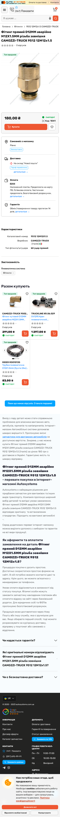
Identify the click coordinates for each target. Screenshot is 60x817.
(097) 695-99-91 (14, 756)
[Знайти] (55, 18)
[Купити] (25, 333)
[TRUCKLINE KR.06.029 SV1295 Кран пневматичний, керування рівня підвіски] (44, 301)
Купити (16, 127)
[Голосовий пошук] (50, 18)
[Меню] (4, 10)
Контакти (54, 2)
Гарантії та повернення (44, 729)
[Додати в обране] (52, 127)
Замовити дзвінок (15, 762)
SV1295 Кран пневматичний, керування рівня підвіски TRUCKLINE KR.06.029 (44, 318)
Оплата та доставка (37, 2)
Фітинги (18, 26)
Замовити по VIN (44, 739)
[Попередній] (5, 350)
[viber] (8, 767)
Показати (24, 11)
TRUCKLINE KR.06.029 (43, 313)
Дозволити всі (30, 807)
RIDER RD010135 (11, 362)
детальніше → (21, 172)
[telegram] (4, 767)
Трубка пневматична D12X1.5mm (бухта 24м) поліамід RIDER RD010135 (15, 366)
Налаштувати (44, 813)
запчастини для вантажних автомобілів (24, 436)
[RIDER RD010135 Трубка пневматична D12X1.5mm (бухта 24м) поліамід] (15, 350)
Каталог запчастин (12, 739)
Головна (6, 26)
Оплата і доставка (41, 724)
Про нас (6, 729)
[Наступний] (26, 350)
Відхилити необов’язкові (15, 813)
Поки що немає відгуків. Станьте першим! (30, 403)
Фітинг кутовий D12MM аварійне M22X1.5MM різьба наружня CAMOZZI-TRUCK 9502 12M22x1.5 (14, 318)
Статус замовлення (42, 734)
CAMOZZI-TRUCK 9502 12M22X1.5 (14, 313)
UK (9, 698)
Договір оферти (10, 734)
